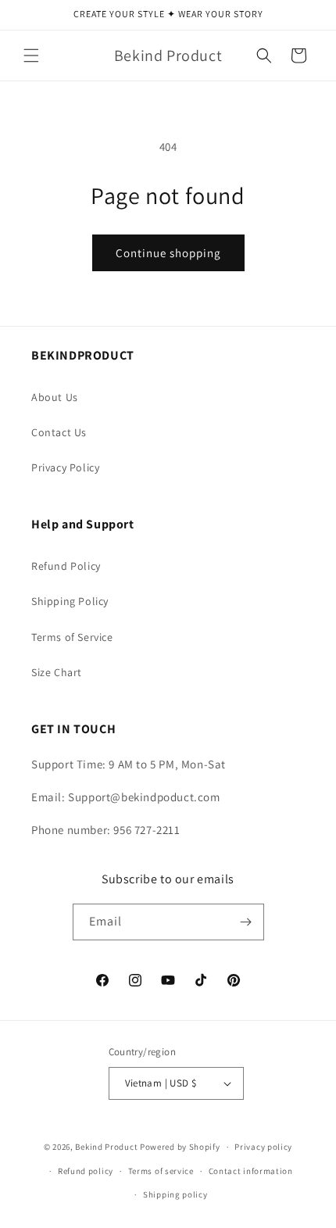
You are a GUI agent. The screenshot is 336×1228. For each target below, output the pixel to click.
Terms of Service (72, 637)
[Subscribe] (246, 922)
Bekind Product (106, 1146)
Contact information (251, 1170)
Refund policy (85, 1170)
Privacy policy (263, 1146)
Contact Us (59, 432)
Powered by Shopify (180, 1146)
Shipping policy (175, 1194)
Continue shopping (168, 252)
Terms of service (161, 1170)
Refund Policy (66, 566)
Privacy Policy (65, 467)
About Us (54, 397)
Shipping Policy (70, 601)
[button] (31, 55)
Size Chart (56, 672)
